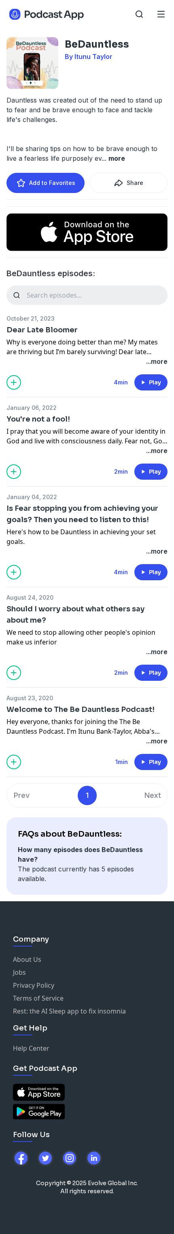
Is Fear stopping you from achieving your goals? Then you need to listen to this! (82, 514)
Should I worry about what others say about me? (75, 614)
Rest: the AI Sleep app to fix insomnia (69, 1011)
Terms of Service (38, 998)
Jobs (19, 972)
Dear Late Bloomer (42, 329)
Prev (22, 795)
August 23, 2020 (29, 698)
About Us (27, 959)
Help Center (31, 1048)
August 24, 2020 (29, 597)
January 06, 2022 (31, 407)
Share (135, 182)
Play (155, 382)
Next (152, 795)
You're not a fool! (38, 419)
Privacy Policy (33, 985)
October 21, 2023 (30, 318)
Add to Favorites (52, 182)
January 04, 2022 (31, 496)
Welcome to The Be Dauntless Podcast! (80, 709)
